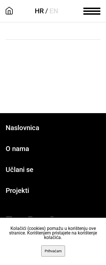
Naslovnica (22, 127)
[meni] (92, 10)
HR (39, 11)
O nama (17, 148)
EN (53, 11)
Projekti (17, 190)
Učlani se (19, 169)
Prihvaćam (53, 251)
